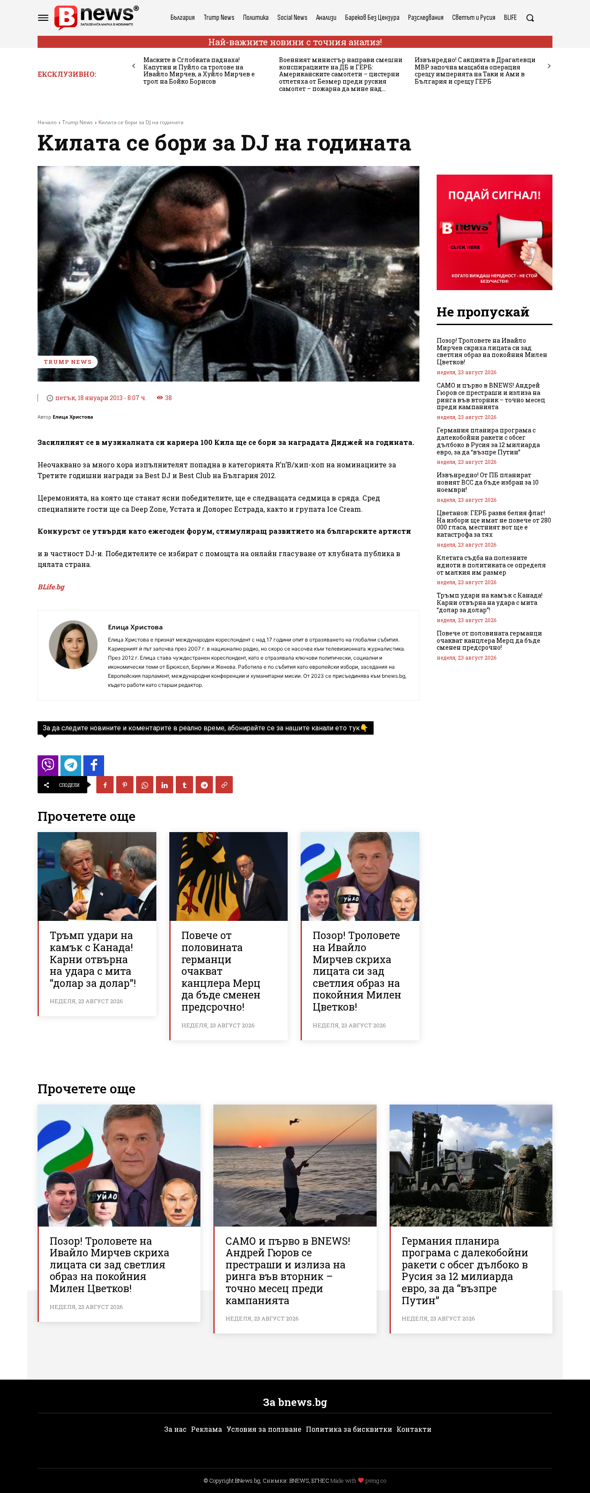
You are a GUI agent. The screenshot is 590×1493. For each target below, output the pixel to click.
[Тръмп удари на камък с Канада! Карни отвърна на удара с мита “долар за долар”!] (97, 876)
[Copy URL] (224, 784)
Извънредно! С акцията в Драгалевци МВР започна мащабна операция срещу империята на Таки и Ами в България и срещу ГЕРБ (475, 70)
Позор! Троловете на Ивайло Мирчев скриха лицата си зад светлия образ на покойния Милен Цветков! (357, 971)
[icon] (48, 768)
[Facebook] (105, 784)
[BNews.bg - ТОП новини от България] (96, 17)
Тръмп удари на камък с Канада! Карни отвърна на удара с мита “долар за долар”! (93, 959)
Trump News (77, 122)
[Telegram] (204, 784)
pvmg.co (375, 1480)
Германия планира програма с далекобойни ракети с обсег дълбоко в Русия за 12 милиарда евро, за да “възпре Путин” (488, 441)
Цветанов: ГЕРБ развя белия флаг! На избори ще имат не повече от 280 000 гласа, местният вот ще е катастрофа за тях (494, 523)
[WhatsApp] (144, 784)
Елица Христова (73, 416)
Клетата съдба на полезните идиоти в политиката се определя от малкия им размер (491, 565)
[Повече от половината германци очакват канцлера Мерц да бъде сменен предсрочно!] (228, 876)
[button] (530, 17)
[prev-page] (133, 66)
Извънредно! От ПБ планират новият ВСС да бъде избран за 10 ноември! (488, 482)
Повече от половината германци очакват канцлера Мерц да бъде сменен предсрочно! (220, 971)
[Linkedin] (164, 784)
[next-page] (549, 66)
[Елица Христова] (73, 655)
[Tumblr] (184, 784)
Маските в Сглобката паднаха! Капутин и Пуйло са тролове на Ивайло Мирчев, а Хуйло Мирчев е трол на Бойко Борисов (199, 70)
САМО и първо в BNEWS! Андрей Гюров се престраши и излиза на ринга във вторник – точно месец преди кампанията (491, 396)
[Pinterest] (124, 784)
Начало (47, 122)
